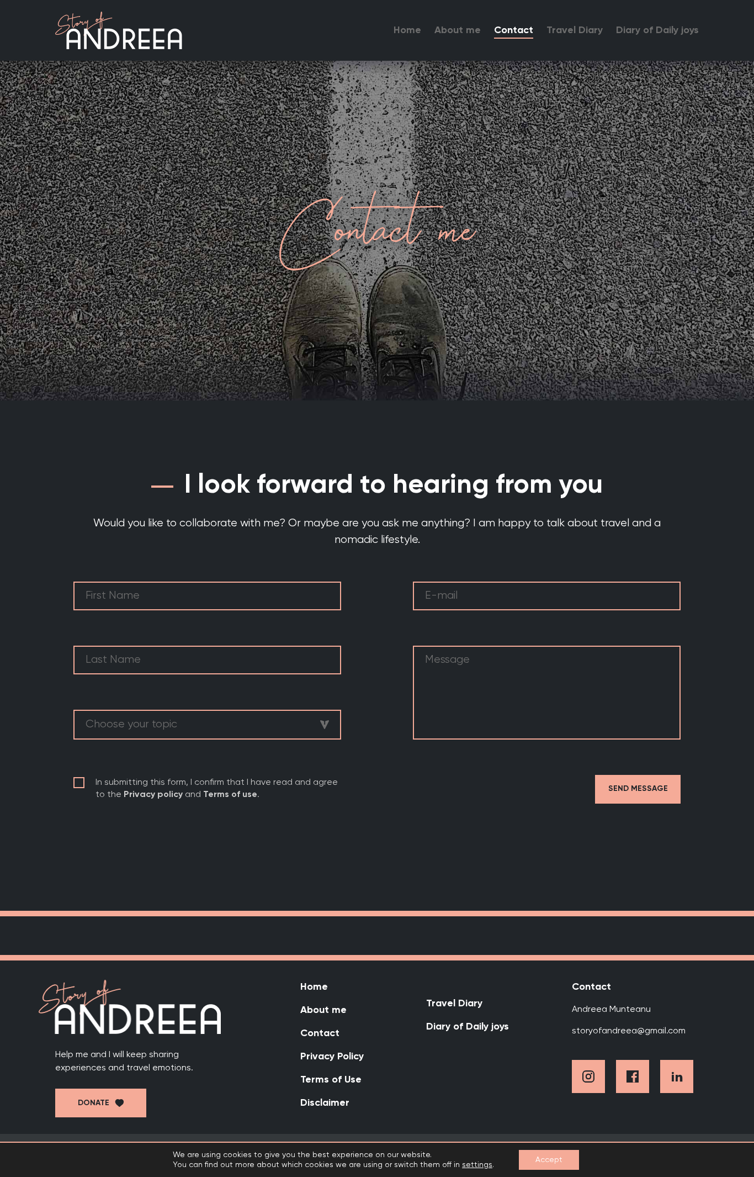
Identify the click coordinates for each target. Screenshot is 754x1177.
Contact (513, 30)
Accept (548, 1160)
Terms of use (230, 794)
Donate (93, 1103)
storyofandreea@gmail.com (629, 1031)
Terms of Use (331, 1080)
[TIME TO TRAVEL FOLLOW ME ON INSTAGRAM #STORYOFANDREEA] (377, 935)
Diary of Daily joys (657, 30)
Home (407, 30)
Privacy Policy (332, 1057)
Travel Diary (574, 30)
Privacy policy (153, 794)
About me (457, 30)
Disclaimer (324, 1103)
